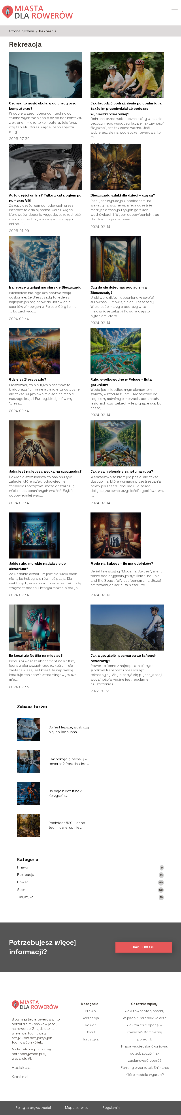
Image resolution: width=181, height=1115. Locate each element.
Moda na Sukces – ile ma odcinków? (121, 563)
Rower (22, 882)
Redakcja (21, 1067)
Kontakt (20, 1077)
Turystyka (25, 897)
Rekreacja (25, 874)
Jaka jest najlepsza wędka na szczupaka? (45, 471)
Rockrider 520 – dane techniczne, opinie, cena (67, 825)
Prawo (22, 867)
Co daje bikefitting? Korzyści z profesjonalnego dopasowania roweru (66, 793)
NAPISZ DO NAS (143, 947)
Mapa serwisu (76, 1107)
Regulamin (111, 1107)
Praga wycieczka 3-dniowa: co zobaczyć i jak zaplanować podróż (144, 1053)
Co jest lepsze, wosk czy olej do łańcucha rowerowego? (69, 729)
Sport (22, 890)
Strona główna (21, 31)
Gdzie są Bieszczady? (27, 379)
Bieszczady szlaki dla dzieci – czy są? (122, 195)
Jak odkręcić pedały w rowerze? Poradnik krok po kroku (68, 761)
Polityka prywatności (33, 1107)
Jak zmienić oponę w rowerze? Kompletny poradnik (144, 1032)
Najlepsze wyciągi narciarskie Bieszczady (45, 287)
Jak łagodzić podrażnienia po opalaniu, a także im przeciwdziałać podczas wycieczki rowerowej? (126, 108)
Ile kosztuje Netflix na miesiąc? (36, 655)
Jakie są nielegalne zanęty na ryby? (121, 471)
